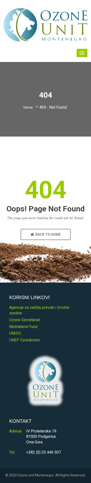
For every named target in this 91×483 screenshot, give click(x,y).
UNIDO (15, 333)
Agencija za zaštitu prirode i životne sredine (39, 310)
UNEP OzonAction (24, 340)
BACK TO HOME (47, 234)
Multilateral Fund (23, 326)
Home (28, 107)
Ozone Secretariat (24, 320)
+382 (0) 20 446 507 (43, 452)
